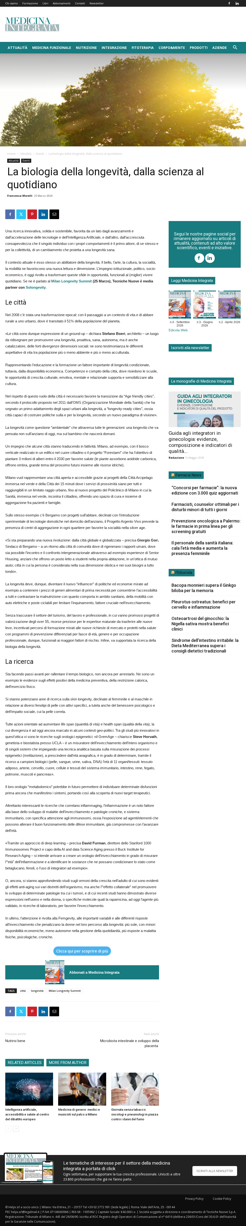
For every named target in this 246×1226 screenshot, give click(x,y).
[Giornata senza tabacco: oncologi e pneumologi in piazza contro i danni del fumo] (135, 1089)
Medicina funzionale (51, 47)
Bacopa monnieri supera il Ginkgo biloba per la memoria (204, 588)
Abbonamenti (61, 3)
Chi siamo (11, 3)
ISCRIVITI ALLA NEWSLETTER (215, 1171)
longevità (37, 990)
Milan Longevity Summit (71, 281)
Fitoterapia (143, 47)
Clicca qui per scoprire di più (82, 951)
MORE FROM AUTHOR (67, 1062)
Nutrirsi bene (15, 1041)
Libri (45, 3)
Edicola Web (178, 330)
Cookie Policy (222, 1199)
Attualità (17, 47)
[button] (235, 48)
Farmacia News (188, 475)
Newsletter (97, 3)
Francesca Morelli (19, 195)
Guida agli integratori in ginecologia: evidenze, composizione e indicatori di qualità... (200, 442)
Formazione (30, 3)
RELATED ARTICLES (25, 1062)
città (23, 990)
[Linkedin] (237, 3)
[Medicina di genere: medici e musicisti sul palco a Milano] (82, 1089)
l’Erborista (183, 572)
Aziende (219, 47)
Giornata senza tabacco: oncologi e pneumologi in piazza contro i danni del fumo (134, 1114)
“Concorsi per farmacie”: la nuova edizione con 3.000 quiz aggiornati (205, 490)
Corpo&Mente (172, 47)
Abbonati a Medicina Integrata (94, 972)
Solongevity (36, 287)
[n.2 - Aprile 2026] (229, 305)
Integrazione (114, 47)
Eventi (40, 154)
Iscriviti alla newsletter (190, 348)
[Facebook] (229, 3)
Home (11, 154)
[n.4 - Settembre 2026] (54, 972)
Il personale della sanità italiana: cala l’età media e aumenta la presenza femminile (202, 548)
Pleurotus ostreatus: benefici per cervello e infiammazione (204, 604)
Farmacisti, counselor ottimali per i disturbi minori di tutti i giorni (205, 507)
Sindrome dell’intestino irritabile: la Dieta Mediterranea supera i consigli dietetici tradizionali (205, 645)
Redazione (176, 457)
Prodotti (199, 47)
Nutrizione (86, 47)
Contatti (80, 3)
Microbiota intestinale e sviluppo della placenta (129, 1043)
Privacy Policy (194, 1199)
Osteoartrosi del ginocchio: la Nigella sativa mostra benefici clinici (200, 624)
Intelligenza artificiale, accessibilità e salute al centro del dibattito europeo (27, 1114)
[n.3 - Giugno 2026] (204, 305)
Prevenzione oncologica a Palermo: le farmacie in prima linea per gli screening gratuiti (206, 526)
